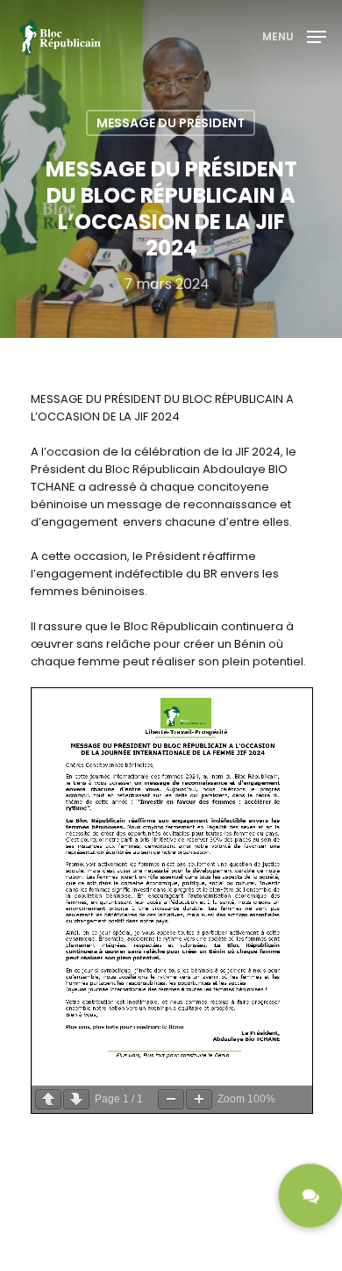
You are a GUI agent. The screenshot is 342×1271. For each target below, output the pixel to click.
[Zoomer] (199, 1099)
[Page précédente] (48, 1099)
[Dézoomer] (171, 1099)
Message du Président (170, 123)
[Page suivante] (76, 1099)
